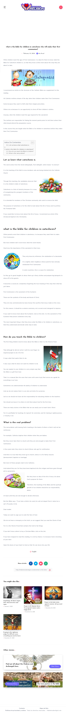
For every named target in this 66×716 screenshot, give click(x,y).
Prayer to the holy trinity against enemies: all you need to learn (53, 604)
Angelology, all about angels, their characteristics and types (12, 602)
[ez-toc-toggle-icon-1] (32, 142)
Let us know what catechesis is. (19, 145)
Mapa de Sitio (44, 708)
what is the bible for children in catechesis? (20, 149)
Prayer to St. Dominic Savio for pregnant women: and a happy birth (32, 608)
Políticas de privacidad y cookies (15, 710)
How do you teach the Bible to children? (21, 151)
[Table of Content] (32, 142)
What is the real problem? (17, 153)
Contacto (22, 708)
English (34, 551)
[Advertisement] (33, 32)
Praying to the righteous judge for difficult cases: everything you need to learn (12, 634)
